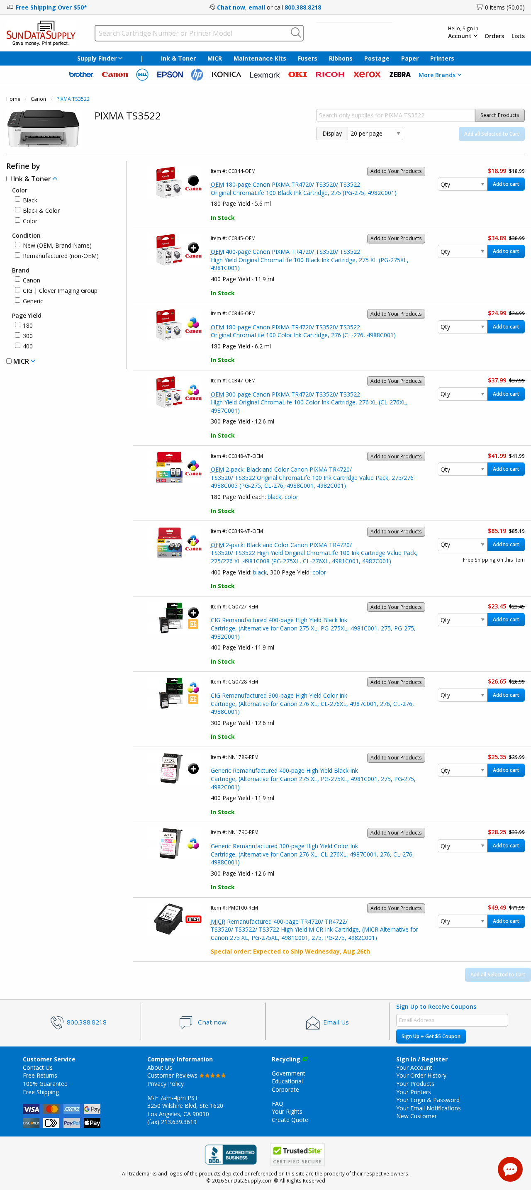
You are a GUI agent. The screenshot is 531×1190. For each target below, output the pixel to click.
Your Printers (413, 1092)
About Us (159, 1067)
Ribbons (341, 58)
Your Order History (421, 1075)
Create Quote (290, 1120)
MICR (214, 58)
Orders (494, 36)
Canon (38, 98)
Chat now (231, 7)
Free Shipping (41, 1092)
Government (288, 1073)
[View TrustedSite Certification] (297, 1155)
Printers (442, 58)
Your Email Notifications (428, 1108)
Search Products (499, 115)
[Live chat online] (510, 1169)
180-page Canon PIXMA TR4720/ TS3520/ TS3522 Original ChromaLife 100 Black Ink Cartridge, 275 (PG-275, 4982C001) (304, 188)
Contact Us (38, 1067)
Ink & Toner (178, 58)
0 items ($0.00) (505, 7)
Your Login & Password (428, 1100)
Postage (377, 58)
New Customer (416, 1116)
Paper (410, 58)
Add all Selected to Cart (491, 133)
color (291, 497)
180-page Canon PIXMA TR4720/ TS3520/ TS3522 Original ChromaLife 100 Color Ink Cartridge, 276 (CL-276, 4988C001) (303, 331)
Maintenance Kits (260, 58)
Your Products (415, 1084)
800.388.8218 (303, 7)
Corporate (285, 1089)
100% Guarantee (45, 1084)
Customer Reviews (173, 1075)
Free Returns (40, 1075)
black (274, 497)
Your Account (414, 1067)
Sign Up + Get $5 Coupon (431, 1036)
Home (13, 98)
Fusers (307, 58)
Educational (287, 1081)
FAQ (277, 1103)
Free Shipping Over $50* (51, 7)
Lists (518, 36)
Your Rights (287, 1111)
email (256, 7)
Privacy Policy (165, 1084)
